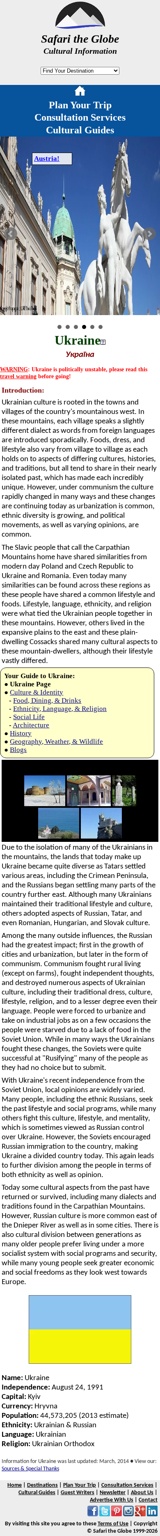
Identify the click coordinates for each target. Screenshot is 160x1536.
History (21, 733)
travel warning (18, 376)
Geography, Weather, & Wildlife (56, 741)
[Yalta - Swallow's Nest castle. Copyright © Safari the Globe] (101, 836)
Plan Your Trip (80, 105)
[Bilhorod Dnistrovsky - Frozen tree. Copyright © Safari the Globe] (44, 804)
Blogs (18, 750)
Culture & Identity (36, 692)
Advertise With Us (111, 1500)
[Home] (80, 92)
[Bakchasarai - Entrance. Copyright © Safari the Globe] (89, 804)
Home (14, 1485)
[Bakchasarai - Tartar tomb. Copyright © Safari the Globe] (124, 804)
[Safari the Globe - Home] (80, 25)
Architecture (31, 725)
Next (149, 233)
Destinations (42, 1485)
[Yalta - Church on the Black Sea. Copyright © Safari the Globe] (58, 836)
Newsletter (113, 1493)
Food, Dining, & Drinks (47, 700)
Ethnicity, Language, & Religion (60, 709)
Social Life (29, 717)
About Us (142, 1493)
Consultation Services (80, 117)
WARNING (14, 369)
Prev (10, 233)
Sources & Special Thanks (30, 1469)
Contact (148, 1500)
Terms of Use (113, 1524)
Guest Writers (77, 1493)
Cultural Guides (80, 130)
